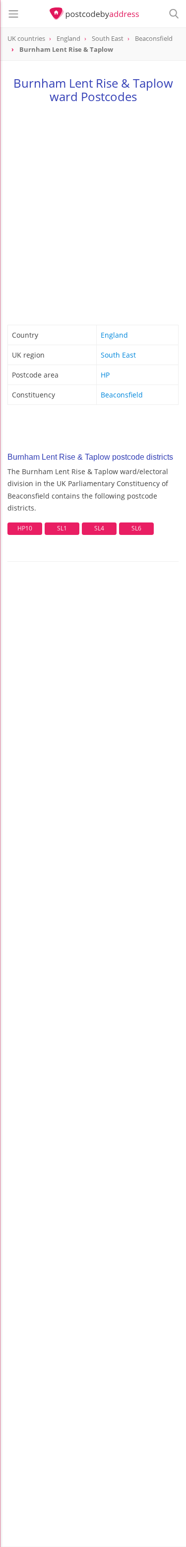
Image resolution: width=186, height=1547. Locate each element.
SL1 (62, 528)
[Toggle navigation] (13, 14)
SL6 (136, 528)
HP (105, 375)
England (114, 335)
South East (118, 355)
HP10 (24, 528)
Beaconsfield (122, 394)
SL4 (99, 528)
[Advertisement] (93, 212)
